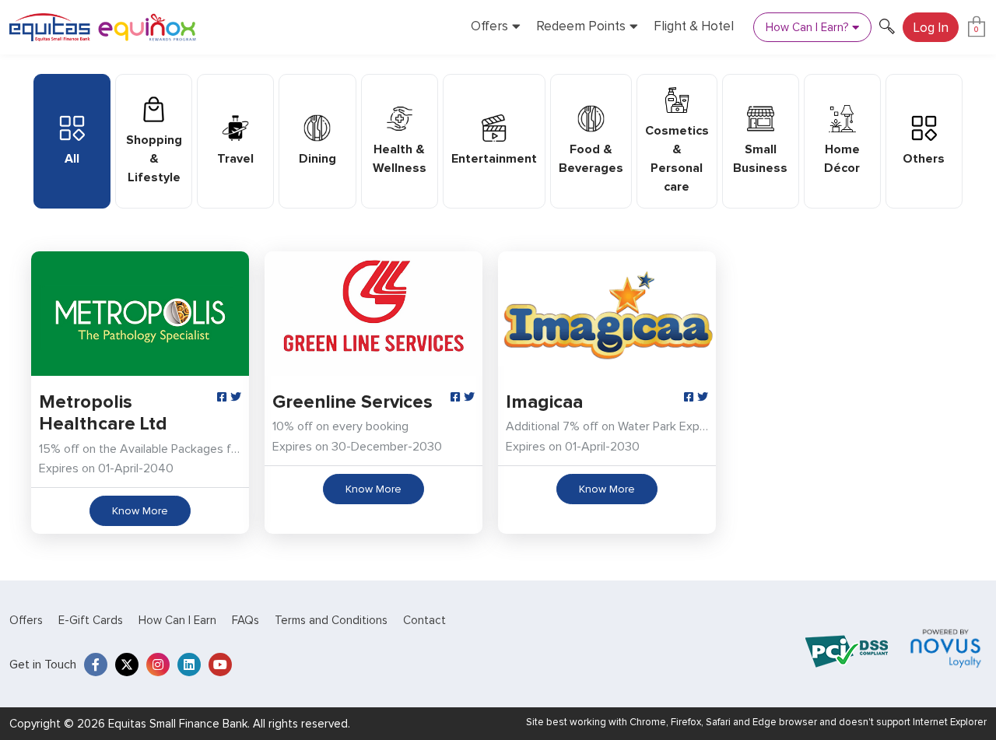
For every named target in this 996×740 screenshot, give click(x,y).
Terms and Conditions (331, 620)
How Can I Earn (177, 620)
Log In (931, 27)
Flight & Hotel (694, 26)
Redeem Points (581, 26)
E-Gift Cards (90, 620)
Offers (489, 26)
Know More (140, 510)
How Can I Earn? (807, 27)
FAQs (245, 620)
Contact (424, 620)
